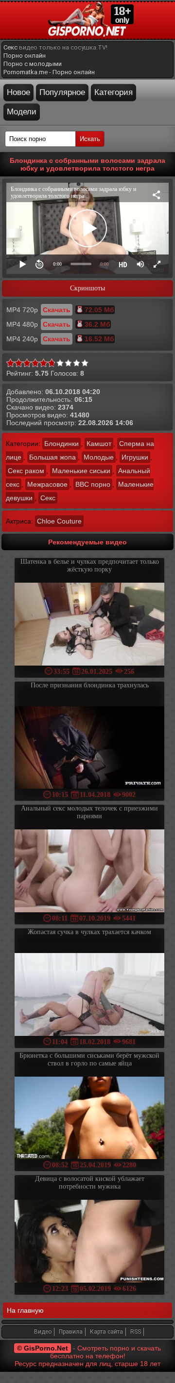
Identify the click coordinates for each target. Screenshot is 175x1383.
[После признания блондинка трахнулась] (89, 748)
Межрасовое (47, 484)
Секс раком (26, 471)
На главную (25, 1310)
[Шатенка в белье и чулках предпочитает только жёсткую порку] (89, 625)
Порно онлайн (24, 55)
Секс (10, 47)
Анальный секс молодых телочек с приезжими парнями (89, 812)
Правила (71, 1331)
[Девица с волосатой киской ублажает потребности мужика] (89, 1242)
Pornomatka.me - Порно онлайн (49, 72)
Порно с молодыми (32, 63)
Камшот (99, 443)
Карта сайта (106, 1331)
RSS (135, 1331)
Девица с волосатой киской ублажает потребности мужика (89, 1182)
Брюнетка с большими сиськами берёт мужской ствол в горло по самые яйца (89, 1059)
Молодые (99, 457)
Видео (43, 1331)
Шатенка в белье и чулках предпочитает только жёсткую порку (89, 565)
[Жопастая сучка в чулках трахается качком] (89, 995)
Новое (18, 92)
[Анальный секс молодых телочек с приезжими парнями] (89, 871)
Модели (21, 111)
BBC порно (92, 484)
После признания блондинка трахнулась (90, 685)
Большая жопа (52, 457)
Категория (113, 92)
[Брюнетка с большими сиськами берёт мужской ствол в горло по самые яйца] (89, 1119)
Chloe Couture (59, 521)
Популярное (62, 92)
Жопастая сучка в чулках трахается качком (89, 932)
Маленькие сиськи (81, 471)
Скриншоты (87, 288)
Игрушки (135, 457)
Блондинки (61, 443)
